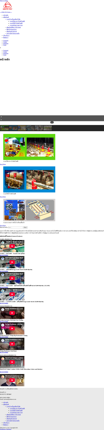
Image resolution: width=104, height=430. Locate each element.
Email (4, 45)
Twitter (5, 42)
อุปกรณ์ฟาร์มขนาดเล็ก (13, 33)
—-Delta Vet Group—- (6, 12)
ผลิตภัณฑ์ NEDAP (11, 31)
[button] (52, 116)
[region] (52, 97)
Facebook (5, 40)
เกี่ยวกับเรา (6, 35)
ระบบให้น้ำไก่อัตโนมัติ (16, 23)
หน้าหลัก (5, 15)
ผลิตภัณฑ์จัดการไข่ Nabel (13, 27)
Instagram (5, 43)
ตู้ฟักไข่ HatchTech (11, 29)
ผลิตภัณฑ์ (6, 17)
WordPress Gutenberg (5, 429)
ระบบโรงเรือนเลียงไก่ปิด (13, 19)
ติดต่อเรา (5, 37)
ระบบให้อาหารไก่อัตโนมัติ (17, 21)
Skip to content (4, 0)
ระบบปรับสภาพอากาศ (16, 25)
